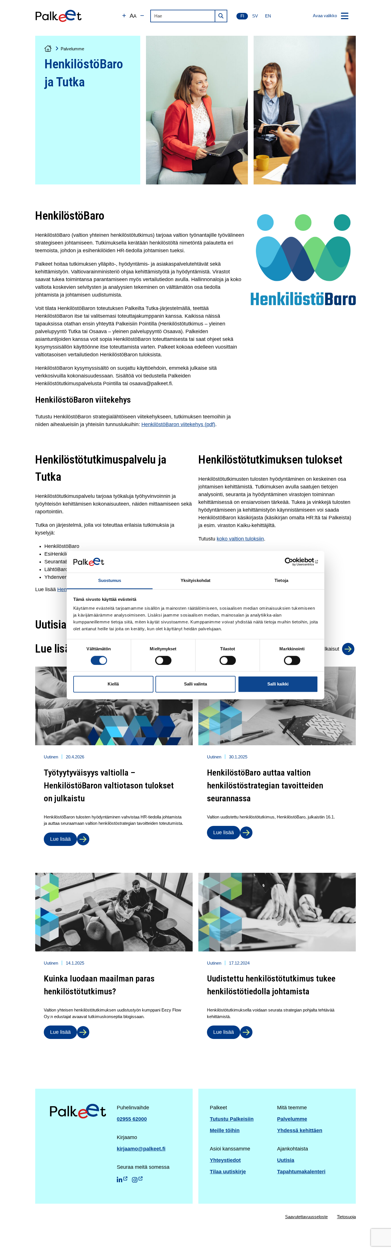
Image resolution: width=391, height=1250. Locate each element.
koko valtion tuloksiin (240, 539)
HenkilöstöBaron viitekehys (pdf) (178, 424)
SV (255, 15)
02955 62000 (132, 1119)
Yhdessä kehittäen (299, 1130)
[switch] (163, 660)
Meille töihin (225, 1130)
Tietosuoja (346, 1216)
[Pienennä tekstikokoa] (142, 15)
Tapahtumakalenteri (301, 1172)
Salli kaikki (278, 684)
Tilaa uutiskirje (228, 1172)
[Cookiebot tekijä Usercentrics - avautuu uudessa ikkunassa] (293, 561)
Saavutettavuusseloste (306, 1216)
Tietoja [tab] (281, 580)
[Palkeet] (58, 16)
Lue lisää (60, 839)
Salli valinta (195, 684)
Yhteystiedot (225, 1160)
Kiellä (113, 684)
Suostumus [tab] (109, 580)
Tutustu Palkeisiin (232, 1119)
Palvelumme (72, 48)
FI (242, 15)
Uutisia (285, 1160)
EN (268, 15)
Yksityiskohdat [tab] (195, 580)
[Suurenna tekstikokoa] (124, 15)
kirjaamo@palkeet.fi (141, 1149)
